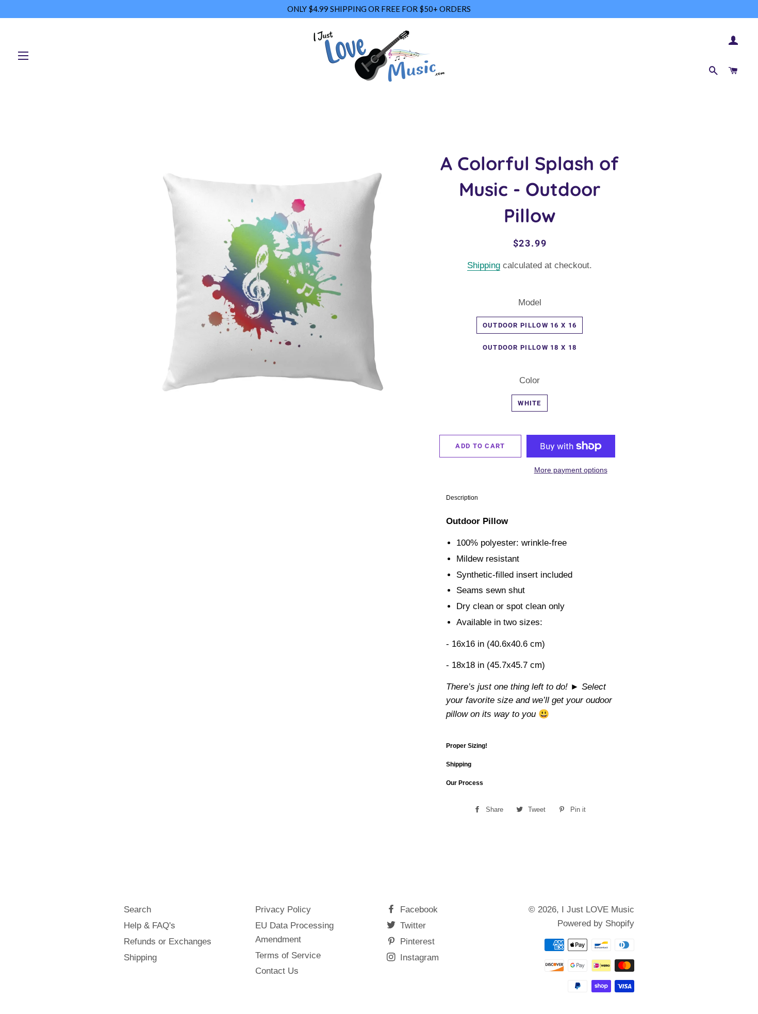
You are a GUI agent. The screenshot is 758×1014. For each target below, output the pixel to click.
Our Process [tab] (464, 783)
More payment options (570, 470)
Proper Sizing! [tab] (466, 745)
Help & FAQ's (149, 925)
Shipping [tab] (458, 764)
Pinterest (416, 941)
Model (529, 302)
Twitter (412, 925)
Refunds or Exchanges (167, 941)
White (529, 403)
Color (529, 380)
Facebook (418, 909)
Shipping (483, 265)
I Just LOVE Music (598, 909)
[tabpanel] (529, 622)
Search (137, 909)
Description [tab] (462, 497)
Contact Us (277, 971)
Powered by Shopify (595, 923)
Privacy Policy (283, 909)
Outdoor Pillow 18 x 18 (530, 347)
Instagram (418, 957)
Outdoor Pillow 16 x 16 (530, 325)
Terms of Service (288, 955)
